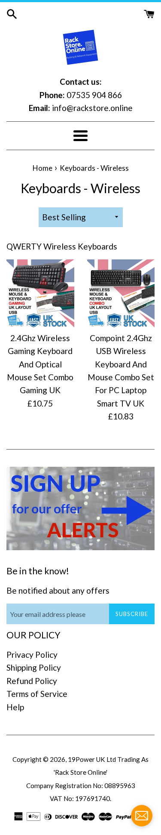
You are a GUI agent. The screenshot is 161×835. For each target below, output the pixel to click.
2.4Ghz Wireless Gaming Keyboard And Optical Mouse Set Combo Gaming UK (40, 364)
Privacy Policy (32, 654)
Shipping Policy (33, 667)
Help (15, 707)
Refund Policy (31, 681)
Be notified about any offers (57, 590)
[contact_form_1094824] (141, 815)
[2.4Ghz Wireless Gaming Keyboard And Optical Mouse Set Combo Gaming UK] (40, 293)
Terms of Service (36, 694)
